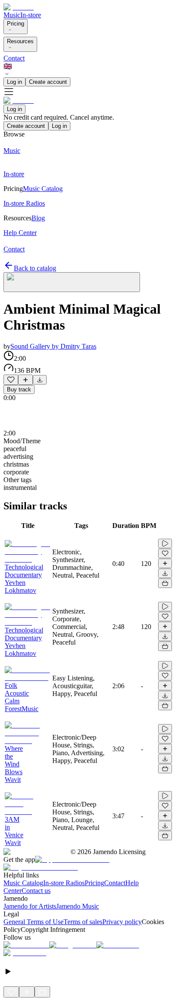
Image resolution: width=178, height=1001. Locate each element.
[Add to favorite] (10, 380)
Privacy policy (122, 921)
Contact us (36, 890)
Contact (14, 58)
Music (11, 15)
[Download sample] (40, 380)
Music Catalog (23, 883)
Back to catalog (35, 268)
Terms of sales (83, 921)
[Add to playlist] (25, 380)
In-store (30, 15)
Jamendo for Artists (29, 906)
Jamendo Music (77, 906)
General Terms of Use (33, 921)
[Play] (71, 282)
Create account (48, 82)
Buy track (19, 389)
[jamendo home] (18, 7)
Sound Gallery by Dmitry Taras (53, 346)
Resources (20, 41)
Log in (14, 82)
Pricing (15, 23)
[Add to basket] (165, 583)
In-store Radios (64, 883)
